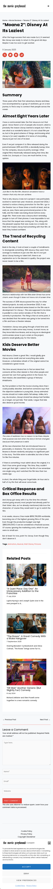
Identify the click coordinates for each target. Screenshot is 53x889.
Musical (20, 544)
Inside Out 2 (35, 37)
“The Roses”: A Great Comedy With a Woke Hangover (26, 637)
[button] (49, 843)
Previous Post (9, 719)
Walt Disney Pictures (32, 544)
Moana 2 (16, 516)
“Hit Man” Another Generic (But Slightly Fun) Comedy (24, 689)
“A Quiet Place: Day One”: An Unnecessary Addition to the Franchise (23, 591)
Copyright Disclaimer (26, 837)
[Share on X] (4, 55)
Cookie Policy (20, 886)
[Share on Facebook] (16, 55)
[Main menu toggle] (48, 6)
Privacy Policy (31, 886)
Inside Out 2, (34, 224)
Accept (26, 866)
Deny (26, 873)
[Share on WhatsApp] (10, 55)
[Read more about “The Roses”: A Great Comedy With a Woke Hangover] (26, 623)
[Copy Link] (21, 55)
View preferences (26, 880)
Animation (12, 544)
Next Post (45, 719)
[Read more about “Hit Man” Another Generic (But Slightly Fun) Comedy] (26, 672)
